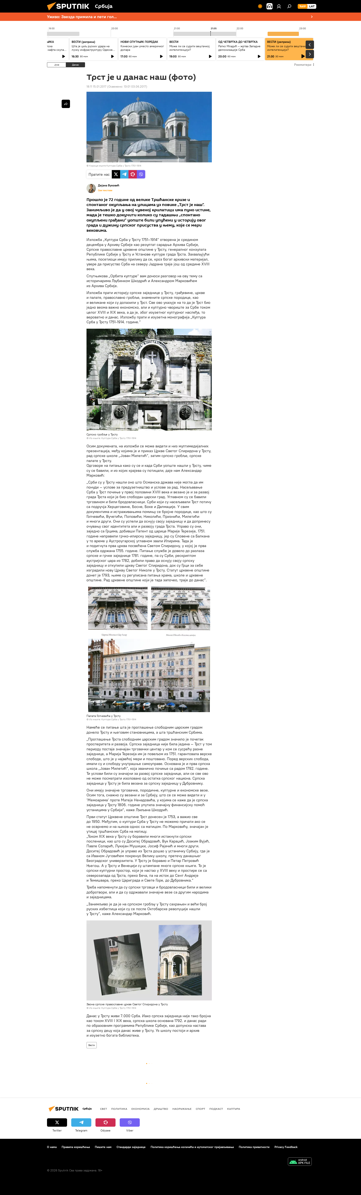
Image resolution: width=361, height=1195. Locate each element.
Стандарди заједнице (131, 1147)
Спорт (200, 1109)
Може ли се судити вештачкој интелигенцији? (189, 48)
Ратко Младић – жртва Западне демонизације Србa (239, 48)
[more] (66, 104)
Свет (103, 1109)
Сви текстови (105, 190)
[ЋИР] (303, 6)
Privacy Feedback (286, 1147)
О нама (52, 1147)
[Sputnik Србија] (70, 11)
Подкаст (216, 1109)
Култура (233, 1109)
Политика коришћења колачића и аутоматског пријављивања (192, 1147)
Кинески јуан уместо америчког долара (142, 48)
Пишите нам (103, 1147)
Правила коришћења (76, 1147)
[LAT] (312, 6)
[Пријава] (279, 6)
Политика (119, 1109)
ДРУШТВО (161, 1109)
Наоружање (182, 1109)
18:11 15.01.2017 (96, 86)
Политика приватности (254, 1147)
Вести (91, 1045)
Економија (140, 1109)
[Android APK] (300, 1162)
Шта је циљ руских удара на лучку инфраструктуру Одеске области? (92, 49)
